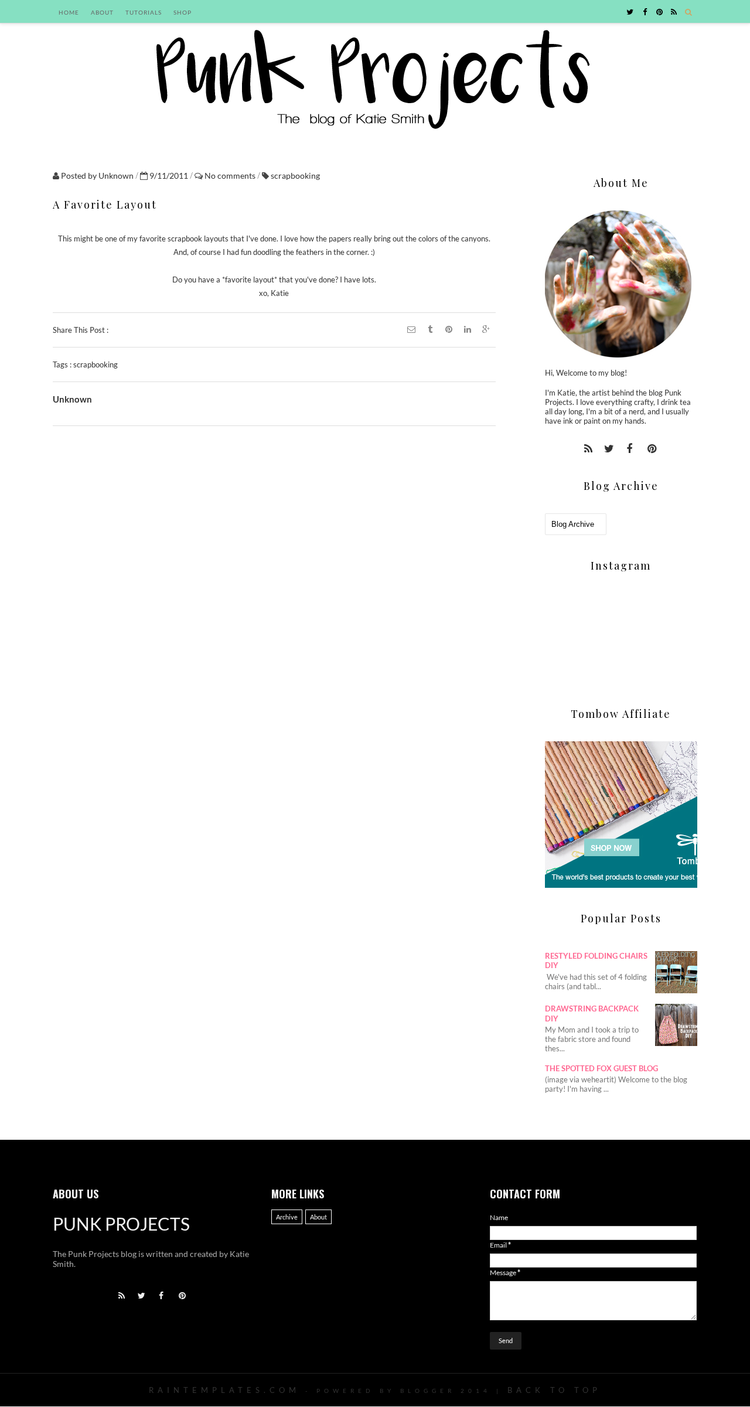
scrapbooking (295, 175)
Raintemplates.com (224, 1390)
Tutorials (143, 12)
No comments (230, 175)
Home (69, 12)
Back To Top (554, 1390)
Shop (182, 12)
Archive (287, 1217)
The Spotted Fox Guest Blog (601, 1068)
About (102, 12)
